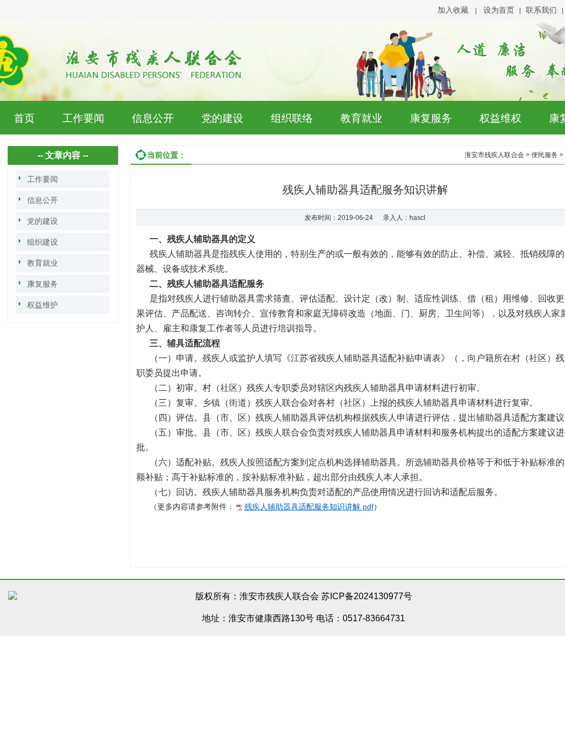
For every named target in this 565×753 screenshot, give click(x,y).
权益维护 (42, 304)
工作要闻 (83, 118)
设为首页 (498, 10)
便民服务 (544, 155)
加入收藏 (453, 10)
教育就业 (361, 118)
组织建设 (42, 242)
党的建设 (222, 118)
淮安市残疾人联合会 (494, 155)
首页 (24, 118)
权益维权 (500, 118)
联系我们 (541, 10)
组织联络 (292, 118)
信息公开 (153, 118)
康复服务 (431, 118)
